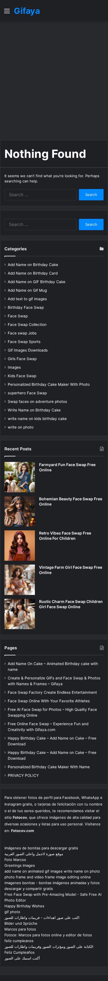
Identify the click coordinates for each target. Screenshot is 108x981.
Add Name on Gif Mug (27, 290)
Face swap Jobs (22, 333)
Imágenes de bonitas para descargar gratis (41, 848)
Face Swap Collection (27, 324)
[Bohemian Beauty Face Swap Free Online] (19, 511)
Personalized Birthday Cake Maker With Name (49, 767)
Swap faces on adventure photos (37, 401)
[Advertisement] (54, 81)
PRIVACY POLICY (23, 775)
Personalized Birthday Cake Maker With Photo (49, 384)
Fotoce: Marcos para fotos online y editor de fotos (48, 935)
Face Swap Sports (24, 341)
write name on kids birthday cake (37, 418)
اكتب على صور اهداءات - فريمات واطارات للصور (41, 917)
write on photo (21, 427)
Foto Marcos (15, 859)
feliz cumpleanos (19, 941)
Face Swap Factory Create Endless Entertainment (52, 692)
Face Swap (18, 316)
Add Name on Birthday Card (33, 273)
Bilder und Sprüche (20, 923)
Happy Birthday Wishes (24, 906)
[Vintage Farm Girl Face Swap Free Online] (19, 580)
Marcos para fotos (20, 929)
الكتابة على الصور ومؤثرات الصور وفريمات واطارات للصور (48, 946)
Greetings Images (19, 865)
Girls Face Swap (22, 359)
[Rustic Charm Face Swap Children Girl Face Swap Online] (19, 614)
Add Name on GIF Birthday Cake (36, 282)
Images (14, 367)
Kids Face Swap (22, 376)
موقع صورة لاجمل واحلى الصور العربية (33, 854)
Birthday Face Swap (26, 307)
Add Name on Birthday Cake (33, 264)
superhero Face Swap (27, 393)
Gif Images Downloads (28, 350)
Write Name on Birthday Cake (34, 410)
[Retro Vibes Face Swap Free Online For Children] (19, 545)
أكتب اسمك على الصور (22, 958)
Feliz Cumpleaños (19, 952)
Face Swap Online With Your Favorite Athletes (49, 701)
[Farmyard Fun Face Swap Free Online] (19, 477)
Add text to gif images (27, 299)
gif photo (12, 912)
